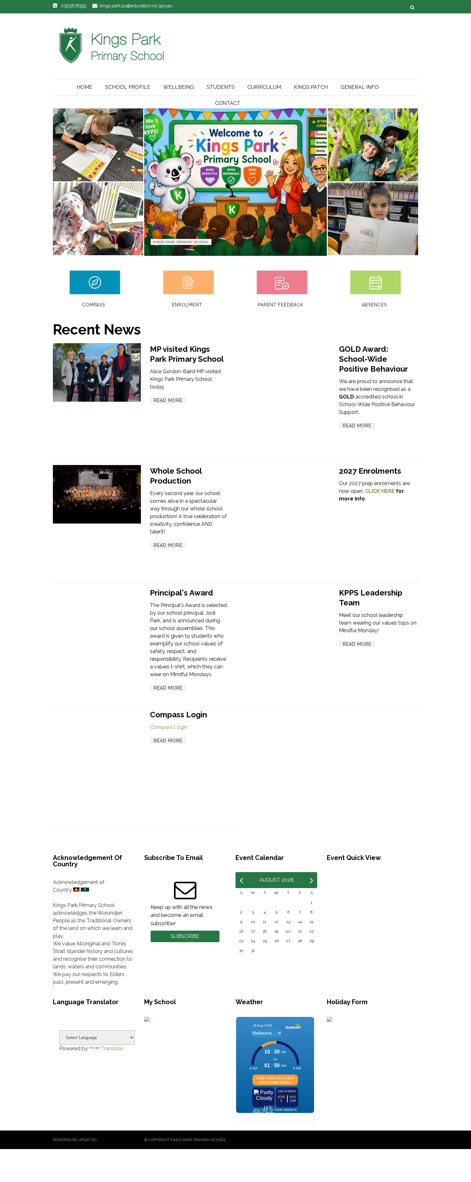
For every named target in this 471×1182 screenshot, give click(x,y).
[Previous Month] (241, 880)
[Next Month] (311, 880)
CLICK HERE (380, 491)
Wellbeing (178, 87)
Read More (168, 400)
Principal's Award (181, 592)
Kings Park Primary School (181, 242)
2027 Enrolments (370, 471)
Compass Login (178, 714)
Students (221, 87)
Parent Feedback (280, 304)
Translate (112, 1048)
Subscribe (185, 936)
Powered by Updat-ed (74, 1140)
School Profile (127, 87)
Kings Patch (311, 87)
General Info (360, 87)
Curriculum (264, 87)
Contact (227, 103)
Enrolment (187, 304)
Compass (93, 304)
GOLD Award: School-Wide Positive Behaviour (373, 359)
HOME (84, 87)
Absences (374, 304)
